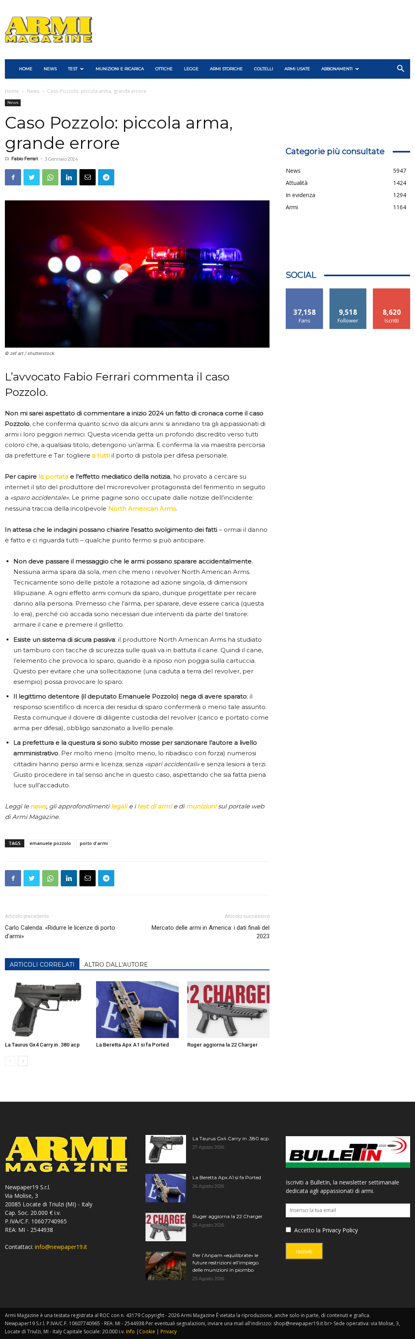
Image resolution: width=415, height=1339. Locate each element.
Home (12, 91)
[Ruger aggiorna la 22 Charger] (228, 1009)
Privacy (168, 1331)
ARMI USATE (297, 68)
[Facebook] (13, 177)
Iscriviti (391, 291)
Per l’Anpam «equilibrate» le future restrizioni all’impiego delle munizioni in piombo (226, 1262)
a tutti (101, 455)
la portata (53, 476)
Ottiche (164, 68)
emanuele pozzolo (50, 843)
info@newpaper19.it (61, 1247)
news (38, 806)
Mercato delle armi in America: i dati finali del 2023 (211, 932)
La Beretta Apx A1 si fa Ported (132, 1045)
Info (130, 1331)
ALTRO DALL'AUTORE (116, 964)
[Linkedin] (69, 177)
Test (72, 68)
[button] (400, 69)
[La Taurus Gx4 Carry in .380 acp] (46, 1009)
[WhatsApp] (50, 177)
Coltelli (263, 68)
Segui (348, 291)
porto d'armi (94, 843)
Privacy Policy (340, 1230)
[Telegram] (106, 177)
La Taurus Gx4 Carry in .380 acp (42, 1045)
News (50, 68)
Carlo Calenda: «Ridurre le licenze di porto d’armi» (60, 932)
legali (119, 806)
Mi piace (305, 291)
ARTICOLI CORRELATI (42, 964)
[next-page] (23, 1061)
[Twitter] (32, 177)
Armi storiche (226, 68)
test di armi (154, 806)
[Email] (87, 177)
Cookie (147, 1331)
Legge (191, 68)
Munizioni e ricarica (120, 68)
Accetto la (306, 1230)
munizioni (201, 806)
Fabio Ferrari (24, 158)
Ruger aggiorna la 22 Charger (222, 1045)
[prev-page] (10, 1061)
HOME (25, 68)
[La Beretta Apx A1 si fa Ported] (137, 1009)
